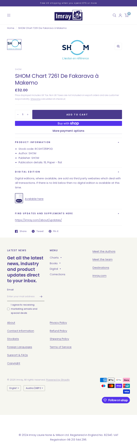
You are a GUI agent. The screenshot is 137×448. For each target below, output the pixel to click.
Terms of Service (61, 347)
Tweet (40, 231)
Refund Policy (58, 331)
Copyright (13, 363)
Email (10, 289)
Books (54, 263)
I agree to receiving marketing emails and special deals (24, 309)
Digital (54, 269)
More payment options (68, 131)
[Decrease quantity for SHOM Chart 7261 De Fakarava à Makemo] (18, 114)
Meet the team (103, 259)
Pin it (55, 231)
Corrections (57, 274)
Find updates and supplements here (44, 213)
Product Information (33, 142)
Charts (54, 257)
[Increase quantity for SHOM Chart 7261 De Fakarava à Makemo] (27, 114)
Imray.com (99, 275)
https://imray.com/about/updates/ (38, 220)
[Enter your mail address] (40, 296)
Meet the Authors (104, 251)
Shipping (35, 98)
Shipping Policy (59, 339)
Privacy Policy (58, 322)
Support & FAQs (17, 355)
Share (23, 231)
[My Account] (120, 15)
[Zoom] (118, 46)
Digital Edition (27, 171)
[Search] (114, 15)
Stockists (13, 339)
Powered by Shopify (58, 379)
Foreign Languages (19, 347)
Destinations (101, 267)
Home (10, 28)
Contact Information (20, 331)
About (11, 322)
